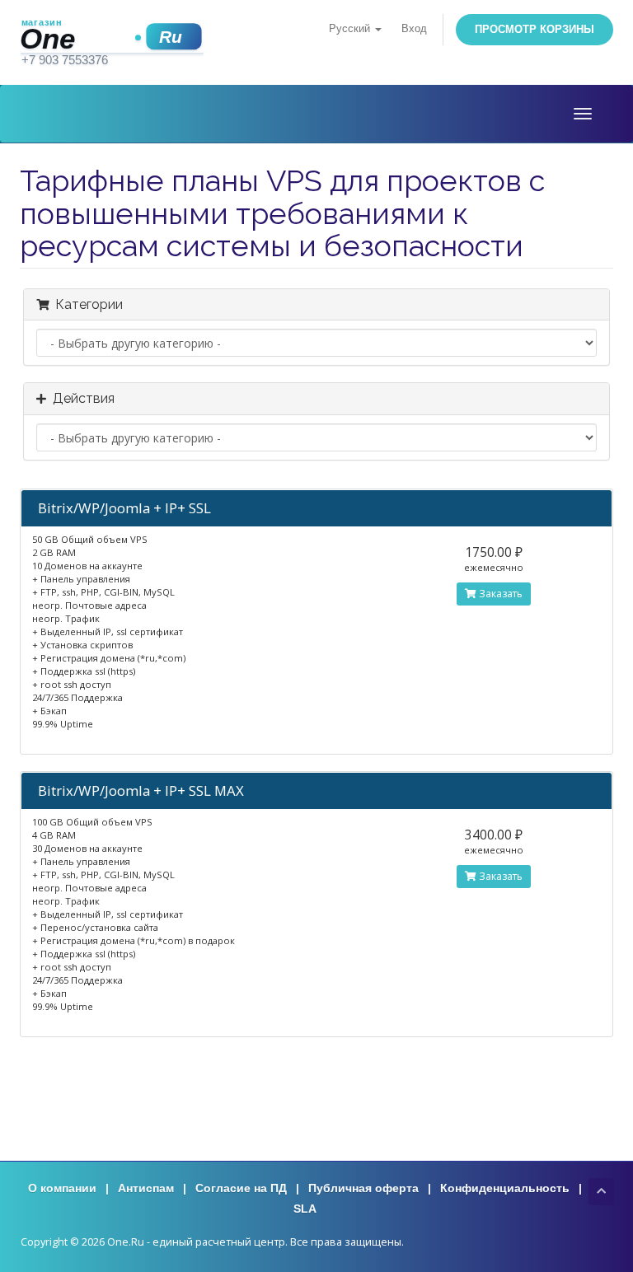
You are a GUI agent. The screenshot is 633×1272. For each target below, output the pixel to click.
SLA (304, 1208)
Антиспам (146, 1188)
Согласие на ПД (241, 1188)
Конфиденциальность (505, 1188)
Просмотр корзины (534, 29)
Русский (351, 29)
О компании (62, 1188)
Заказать (499, 594)
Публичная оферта (363, 1188)
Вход (414, 29)
